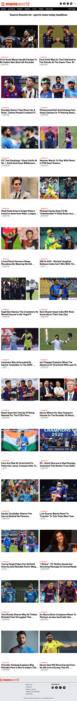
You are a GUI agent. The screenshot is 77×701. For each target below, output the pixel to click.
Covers (34, 9)
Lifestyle (19, 9)
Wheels (41, 9)
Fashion (3, 9)
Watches (27, 9)
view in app (71, 9)
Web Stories (49, 9)
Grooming (11, 9)
